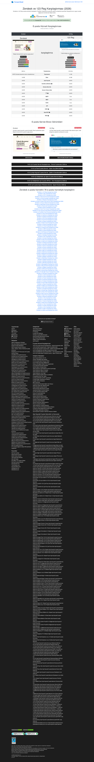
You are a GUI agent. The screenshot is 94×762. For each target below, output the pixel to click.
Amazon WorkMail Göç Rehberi (40, 359)
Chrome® (15, 336)
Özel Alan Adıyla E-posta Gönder (19, 344)
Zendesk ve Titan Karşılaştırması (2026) (47, 298)
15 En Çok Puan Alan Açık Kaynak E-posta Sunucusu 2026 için (48, 666)
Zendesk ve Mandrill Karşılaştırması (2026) (47, 262)
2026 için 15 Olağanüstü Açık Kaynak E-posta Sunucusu (46, 502)
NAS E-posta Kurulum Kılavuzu (19, 347)
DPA (65, 350)
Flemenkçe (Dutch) (77, 334)
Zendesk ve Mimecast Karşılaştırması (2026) (47, 268)
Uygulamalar (15, 327)
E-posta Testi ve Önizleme (39, 381)
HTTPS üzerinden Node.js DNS (40, 391)
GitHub (67, 330)
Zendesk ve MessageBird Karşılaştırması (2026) (47, 264)
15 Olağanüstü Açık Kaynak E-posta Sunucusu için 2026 (47, 442)
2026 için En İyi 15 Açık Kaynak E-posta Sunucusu (48, 722)
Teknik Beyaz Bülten (37, 328)
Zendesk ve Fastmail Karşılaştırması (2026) (47, 224)
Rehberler (14, 340)
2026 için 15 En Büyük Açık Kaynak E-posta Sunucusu (46, 516)
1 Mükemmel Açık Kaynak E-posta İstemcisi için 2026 (47, 448)
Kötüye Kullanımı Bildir (68, 352)
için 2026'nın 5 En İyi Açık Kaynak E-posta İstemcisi (46, 481)
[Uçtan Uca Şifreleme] (48, 109)
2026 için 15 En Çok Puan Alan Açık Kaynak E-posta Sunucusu (47, 484)
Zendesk (23, 38)
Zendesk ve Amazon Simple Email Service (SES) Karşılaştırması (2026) (47, 201)
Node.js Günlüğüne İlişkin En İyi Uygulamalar (43, 364)
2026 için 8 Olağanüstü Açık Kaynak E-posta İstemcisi (47, 505)
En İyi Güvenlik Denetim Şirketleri (40, 365)
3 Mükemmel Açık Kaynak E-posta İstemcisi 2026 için (48, 693)
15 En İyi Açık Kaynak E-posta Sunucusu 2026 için (46, 643)
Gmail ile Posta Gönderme (17, 345)
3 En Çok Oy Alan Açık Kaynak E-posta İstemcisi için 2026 (48, 425)
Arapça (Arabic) (77, 328)
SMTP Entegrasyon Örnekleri (18, 342)
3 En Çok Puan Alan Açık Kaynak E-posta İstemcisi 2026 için (47, 669)
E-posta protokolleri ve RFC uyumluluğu (42, 377)
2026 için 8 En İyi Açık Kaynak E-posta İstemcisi (45, 581)
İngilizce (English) (77, 335)
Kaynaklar (14, 451)
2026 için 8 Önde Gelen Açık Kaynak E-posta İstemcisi (46, 619)
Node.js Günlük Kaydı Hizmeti (39, 396)
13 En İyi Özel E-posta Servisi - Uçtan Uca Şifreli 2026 (46, 168)
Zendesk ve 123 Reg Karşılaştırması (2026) (47, 192)
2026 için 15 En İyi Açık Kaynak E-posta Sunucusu (47, 474)
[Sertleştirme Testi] (23, 59)
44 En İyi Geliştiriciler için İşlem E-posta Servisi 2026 (46, 177)
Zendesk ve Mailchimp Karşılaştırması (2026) (47, 252)
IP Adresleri (35, 331)
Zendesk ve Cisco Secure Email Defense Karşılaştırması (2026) (47, 210)
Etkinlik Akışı (67, 341)
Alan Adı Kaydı (15, 459)
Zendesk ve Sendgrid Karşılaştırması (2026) (47, 288)
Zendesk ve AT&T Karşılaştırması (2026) (47, 195)
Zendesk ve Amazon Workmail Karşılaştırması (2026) (47, 203)
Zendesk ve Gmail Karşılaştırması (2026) (47, 233)
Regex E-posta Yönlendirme (39, 339)
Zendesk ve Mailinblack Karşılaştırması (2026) (47, 258)
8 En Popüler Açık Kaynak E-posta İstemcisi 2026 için (48, 675)
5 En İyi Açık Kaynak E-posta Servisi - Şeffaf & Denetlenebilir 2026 (46, 172)
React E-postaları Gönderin (39, 404)
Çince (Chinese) (77, 330)
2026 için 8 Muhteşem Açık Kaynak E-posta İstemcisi (47, 514)
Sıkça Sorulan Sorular (47, 321)
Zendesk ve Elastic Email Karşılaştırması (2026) (47, 222)
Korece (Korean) (77, 348)
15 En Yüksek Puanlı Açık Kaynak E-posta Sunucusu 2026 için (47, 678)
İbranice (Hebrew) (77, 340)
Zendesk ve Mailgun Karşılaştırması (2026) (47, 256)
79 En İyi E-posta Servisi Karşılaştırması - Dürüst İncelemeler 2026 (46, 164)
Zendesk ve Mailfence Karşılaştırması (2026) (47, 255)
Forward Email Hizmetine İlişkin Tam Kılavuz (43, 384)
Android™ (15, 331)
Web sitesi (24, 56)
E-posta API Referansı (38, 333)
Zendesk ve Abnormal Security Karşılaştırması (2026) (47, 196)
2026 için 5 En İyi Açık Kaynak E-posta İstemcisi (46, 476)
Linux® (14, 333)
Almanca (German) (77, 339)
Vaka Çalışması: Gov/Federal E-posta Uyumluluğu (44, 368)
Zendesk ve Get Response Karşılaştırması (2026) (47, 232)
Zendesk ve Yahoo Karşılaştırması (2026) (47, 304)
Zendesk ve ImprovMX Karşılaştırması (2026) (47, 244)
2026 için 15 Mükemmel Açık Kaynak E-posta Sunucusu (47, 506)
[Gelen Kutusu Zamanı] (47, 93)
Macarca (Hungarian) (78, 342)
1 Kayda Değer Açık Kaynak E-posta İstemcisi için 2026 (47, 453)
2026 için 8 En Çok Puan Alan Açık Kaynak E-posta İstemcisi (46, 487)
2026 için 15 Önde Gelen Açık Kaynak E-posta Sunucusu (47, 499)
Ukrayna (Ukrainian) (78, 363)
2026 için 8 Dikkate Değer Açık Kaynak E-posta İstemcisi (47, 573)
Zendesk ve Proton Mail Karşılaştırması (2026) (47, 282)
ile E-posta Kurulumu (19, 354)
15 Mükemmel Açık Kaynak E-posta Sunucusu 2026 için (47, 691)
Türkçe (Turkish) (77, 362)
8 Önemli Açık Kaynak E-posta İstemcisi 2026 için (47, 650)
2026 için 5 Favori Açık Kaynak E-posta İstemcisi (47, 523)
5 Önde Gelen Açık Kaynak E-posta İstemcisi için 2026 (47, 439)
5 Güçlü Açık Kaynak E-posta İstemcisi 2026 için (45, 653)
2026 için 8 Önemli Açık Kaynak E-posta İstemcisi (46, 588)
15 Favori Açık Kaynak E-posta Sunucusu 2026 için (47, 646)
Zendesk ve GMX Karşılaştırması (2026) (47, 229)
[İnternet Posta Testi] (31, 733)
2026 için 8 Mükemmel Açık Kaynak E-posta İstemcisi (47, 508)
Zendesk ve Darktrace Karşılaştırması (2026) (47, 216)
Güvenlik (66, 344)
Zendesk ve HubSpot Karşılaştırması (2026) (47, 242)
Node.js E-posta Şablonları (39, 393)
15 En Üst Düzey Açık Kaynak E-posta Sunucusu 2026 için (46, 660)
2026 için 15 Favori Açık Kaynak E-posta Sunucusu (46, 521)
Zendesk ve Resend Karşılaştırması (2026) (47, 284)
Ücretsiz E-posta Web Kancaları (40, 335)
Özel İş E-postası (15, 453)
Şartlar (65, 347)
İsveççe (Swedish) (77, 359)
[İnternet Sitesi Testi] (18, 733)
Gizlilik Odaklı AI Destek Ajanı (39, 367)
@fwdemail (68, 331)
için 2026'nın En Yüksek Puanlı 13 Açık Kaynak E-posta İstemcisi (48, 496)
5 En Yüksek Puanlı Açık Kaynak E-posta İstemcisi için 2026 (48, 433)
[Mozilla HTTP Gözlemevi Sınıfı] (23, 64)
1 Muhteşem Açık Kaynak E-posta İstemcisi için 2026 (48, 459)
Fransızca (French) (77, 338)
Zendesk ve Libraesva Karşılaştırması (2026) (47, 249)
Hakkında (66, 342)
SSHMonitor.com (15, 468)
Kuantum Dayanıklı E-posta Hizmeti (41, 399)
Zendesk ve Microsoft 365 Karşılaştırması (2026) (47, 265)
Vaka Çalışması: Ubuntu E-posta (40, 371)
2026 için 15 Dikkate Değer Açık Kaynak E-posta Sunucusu (47, 570)
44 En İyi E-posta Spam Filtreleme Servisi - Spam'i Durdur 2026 (46, 185)
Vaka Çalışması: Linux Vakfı (39, 373)
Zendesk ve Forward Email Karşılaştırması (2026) (47, 227)
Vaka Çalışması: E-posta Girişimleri (41, 405)
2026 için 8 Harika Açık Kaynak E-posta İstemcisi (48, 640)
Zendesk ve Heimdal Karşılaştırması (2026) (47, 238)
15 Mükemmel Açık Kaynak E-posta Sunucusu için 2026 (48, 446)
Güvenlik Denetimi (37, 330)
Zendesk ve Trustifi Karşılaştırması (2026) (47, 299)
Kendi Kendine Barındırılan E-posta (41, 336)
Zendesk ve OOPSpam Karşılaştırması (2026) (47, 273)
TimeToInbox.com (16, 465)
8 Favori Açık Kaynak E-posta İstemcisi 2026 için (47, 647)
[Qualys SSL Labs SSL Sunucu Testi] (23, 66)
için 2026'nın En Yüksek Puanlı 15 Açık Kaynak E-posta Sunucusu (48, 493)
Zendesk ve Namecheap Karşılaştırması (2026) (47, 270)
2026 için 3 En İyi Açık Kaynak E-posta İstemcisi (47, 538)
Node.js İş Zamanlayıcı (38, 394)
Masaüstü (15, 335)
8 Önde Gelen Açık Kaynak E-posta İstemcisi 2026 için (47, 686)
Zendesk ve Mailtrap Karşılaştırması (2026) (47, 261)
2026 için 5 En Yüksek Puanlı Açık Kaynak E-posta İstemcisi (48, 603)
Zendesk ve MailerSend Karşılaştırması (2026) (47, 253)
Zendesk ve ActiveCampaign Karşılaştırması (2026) (47, 198)
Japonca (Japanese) (78, 347)
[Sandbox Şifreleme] (51, 84)
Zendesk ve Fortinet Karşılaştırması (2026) (47, 226)
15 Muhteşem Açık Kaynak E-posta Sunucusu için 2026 (47, 456)
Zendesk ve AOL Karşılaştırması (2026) (47, 193)
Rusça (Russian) (77, 356)
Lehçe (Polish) (77, 352)
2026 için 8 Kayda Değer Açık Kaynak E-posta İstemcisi (47, 511)
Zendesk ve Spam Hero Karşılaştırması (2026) (47, 291)
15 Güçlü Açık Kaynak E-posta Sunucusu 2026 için (46, 652)
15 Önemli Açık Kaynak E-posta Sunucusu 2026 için (47, 649)
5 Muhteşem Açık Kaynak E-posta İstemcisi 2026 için (47, 699)
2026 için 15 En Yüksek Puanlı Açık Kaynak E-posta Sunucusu (47, 553)
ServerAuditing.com (16, 466)
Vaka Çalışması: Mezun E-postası (40, 370)
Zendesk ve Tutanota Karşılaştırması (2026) (47, 301)
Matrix (67, 333)
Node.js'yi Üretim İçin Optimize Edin (41, 385)
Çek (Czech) (76, 331)
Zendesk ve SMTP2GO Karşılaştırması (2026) (47, 287)
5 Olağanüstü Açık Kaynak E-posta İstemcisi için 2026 (48, 445)
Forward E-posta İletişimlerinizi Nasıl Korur (42, 408)
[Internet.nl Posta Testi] (23, 62)
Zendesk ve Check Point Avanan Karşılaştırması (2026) (47, 209)
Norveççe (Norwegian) (76, 350)
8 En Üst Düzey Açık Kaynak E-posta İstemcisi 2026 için (47, 720)
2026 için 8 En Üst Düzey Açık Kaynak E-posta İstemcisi (48, 598)
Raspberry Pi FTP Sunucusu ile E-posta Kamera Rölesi (21, 352)
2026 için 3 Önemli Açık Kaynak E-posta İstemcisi (46, 469)
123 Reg (70, 37)
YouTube (68, 335)
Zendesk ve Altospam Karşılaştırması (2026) (47, 199)
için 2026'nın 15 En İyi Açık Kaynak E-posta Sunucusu (47, 478)
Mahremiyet (77, 2)
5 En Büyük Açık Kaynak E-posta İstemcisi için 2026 (48, 463)
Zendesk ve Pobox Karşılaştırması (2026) (47, 276)
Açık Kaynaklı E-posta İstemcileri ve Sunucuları (46, 414)
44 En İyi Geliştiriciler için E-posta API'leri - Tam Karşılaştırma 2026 (46, 181)
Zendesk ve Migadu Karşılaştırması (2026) (47, 267)
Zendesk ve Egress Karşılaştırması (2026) (47, 221)
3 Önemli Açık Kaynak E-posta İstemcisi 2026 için (47, 709)
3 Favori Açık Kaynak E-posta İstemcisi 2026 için (47, 706)
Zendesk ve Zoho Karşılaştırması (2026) (47, 307)
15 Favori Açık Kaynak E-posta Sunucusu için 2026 (47, 465)
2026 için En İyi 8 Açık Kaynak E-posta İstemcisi (47, 724)
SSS (81, 2)
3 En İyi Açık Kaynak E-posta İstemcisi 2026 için (48, 658)
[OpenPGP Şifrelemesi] (49, 112)
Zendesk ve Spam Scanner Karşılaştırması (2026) (47, 293)
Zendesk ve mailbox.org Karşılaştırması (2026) (47, 310)
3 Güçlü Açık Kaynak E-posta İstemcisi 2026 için (47, 712)
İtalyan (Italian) (77, 346)
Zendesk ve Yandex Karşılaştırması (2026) (47, 305)
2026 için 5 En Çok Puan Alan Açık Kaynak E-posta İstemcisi (47, 547)
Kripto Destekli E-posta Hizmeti (40, 387)
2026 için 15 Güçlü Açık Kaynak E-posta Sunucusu (46, 471)
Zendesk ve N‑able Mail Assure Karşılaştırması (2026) (47, 272)
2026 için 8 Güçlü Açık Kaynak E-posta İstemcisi (46, 473)
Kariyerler (66, 356)
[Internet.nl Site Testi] (23, 61)
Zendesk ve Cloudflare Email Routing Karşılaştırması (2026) (47, 212)
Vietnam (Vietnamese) (76, 365)
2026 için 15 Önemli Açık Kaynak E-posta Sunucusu (47, 468)
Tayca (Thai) (76, 360)
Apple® (13, 328)
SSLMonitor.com (15, 469)
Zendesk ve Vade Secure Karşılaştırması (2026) (47, 302)
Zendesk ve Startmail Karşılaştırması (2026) (47, 296)
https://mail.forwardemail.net (63, 20)
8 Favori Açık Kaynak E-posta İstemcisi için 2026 (46, 466)
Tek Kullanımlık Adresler (17, 457)
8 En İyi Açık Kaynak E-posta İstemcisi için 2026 (46, 417)
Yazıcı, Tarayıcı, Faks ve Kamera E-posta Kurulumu (21, 349)
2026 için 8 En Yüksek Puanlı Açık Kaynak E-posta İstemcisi (46, 556)
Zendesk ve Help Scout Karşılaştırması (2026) (47, 239)
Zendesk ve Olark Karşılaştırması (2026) (47, 275)
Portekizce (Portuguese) (76, 354)
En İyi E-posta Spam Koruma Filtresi (41, 361)
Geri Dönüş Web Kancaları (39, 338)
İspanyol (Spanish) (77, 358)
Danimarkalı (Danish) (78, 332)
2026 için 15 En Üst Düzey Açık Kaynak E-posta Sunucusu (46, 596)
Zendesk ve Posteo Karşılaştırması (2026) (47, 278)
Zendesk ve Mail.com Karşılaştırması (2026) (47, 250)
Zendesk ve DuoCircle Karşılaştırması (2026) (47, 219)
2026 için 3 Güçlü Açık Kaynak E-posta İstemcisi (46, 534)
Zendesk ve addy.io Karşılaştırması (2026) (47, 308)
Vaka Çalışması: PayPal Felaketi (40, 397)
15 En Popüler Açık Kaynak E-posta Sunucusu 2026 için (47, 672)
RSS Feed (68, 336)
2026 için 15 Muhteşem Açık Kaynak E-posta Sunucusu (47, 512)
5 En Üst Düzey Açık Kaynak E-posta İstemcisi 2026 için (47, 663)
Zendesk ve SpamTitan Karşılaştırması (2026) (47, 294)
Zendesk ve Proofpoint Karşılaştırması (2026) (47, 281)
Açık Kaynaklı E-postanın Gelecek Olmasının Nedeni (45, 411)
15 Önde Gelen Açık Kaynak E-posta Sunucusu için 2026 (47, 436)
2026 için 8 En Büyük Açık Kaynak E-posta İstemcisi (48, 519)
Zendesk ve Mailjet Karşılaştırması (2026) (47, 259)
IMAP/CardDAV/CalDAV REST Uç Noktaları (43, 374)
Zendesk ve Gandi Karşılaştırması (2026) (47, 230)
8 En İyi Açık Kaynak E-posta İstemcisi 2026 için (46, 644)
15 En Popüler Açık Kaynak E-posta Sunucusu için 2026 (47, 427)
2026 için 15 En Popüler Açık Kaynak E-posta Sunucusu (47, 489)
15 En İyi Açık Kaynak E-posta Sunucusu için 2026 (47, 416)
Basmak (66, 354)
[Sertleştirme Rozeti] (14, 740)
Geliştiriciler (36, 327)
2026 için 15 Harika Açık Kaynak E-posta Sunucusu (45, 576)
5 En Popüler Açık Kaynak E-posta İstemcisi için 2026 (46, 428)
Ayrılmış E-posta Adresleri (17, 462)
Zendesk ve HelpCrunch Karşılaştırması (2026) (47, 241)
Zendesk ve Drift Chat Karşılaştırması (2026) (47, 218)
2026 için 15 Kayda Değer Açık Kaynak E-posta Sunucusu (48, 509)
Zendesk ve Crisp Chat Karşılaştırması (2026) (47, 213)
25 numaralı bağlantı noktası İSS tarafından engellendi (21, 447)
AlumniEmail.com (16, 463)
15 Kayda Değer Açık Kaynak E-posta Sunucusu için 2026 (47, 450)
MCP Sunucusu (36, 382)
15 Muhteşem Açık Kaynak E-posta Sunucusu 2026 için (47, 698)
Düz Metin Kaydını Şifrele (18, 460)
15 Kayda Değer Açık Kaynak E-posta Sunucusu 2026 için (47, 695)
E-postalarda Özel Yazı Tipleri (39, 376)
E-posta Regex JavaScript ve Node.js (41, 379)
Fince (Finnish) (77, 336)
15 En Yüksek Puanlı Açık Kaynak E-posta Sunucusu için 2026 (47, 430)
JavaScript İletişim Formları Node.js (41, 390)
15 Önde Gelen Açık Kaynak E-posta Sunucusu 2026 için (47, 684)
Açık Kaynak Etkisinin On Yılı (39, 358)
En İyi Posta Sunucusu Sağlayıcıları (41, 362)
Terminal (15, 338)
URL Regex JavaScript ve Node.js (40, 410)
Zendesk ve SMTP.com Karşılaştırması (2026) (47, 285)
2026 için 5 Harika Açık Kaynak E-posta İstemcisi (47, 578)
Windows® (14, 330)
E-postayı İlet (38, 20)
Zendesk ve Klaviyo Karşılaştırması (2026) (47, 247)
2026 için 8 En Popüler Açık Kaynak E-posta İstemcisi (47, 491)
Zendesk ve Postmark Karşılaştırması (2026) (47, 279)
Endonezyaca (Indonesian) (76, 344)
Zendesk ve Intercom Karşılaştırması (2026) (47, 245)
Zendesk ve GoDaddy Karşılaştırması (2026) (47, 235)
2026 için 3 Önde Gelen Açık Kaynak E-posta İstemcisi (47, 500)
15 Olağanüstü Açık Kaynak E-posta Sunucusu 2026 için (47, 687)
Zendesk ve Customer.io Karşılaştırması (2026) (47, 215)
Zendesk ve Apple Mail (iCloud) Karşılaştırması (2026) (47, 204)
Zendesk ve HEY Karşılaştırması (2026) (47, 236)
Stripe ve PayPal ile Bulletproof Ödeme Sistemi (43, 407)
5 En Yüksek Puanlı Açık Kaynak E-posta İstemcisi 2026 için (47, 682)
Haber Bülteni (69, 328)
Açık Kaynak (36, 341)
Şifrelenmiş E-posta (69, 2)
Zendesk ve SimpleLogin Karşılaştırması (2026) (47, 290)
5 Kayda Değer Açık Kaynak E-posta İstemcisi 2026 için (46, 696)
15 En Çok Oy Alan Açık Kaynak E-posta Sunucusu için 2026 (47, 422)
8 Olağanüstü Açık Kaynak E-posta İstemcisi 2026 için (46, 689)
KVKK (65, 348)
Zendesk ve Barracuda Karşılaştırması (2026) (47, 206)
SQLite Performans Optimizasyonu (41, 402)
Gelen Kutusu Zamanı (16, 456)
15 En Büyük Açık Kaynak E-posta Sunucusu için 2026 (47, 461)
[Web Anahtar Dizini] (48, 116)
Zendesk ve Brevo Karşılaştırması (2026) (47, 207)
